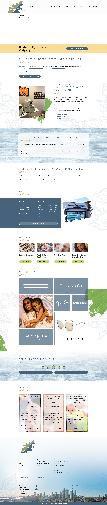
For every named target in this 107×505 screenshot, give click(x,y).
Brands (67, 6)
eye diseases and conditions (36, 68)
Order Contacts (79, 6)
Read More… (25, 425)
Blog (20, 461)
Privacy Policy (22, 467)
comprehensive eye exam (61, 146)
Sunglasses (74, 459)
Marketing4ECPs (50, 503)
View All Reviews (71, 372)
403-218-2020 (24, 17)
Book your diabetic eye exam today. (55, 179)
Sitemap (21, 463)
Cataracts (59, 120)
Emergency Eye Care (59, 469)
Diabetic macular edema (63, 116)
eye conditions (69, 176)
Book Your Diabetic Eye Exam (30, 76)
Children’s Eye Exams (41, 459)
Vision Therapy (57, 470)
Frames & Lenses (76, 457)
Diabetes (21, 66)
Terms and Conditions (23, 469)
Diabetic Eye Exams (41, 461)
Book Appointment (93, 6)
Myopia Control (57, 459)
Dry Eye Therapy (58, 457)
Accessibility (21, 465)
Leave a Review (36, 372)
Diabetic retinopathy (62, 114)
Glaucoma (59, 118)
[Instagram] (76, 488)
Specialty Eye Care (55, 6)
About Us (32, 6)
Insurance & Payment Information (26, 459)
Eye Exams (43, 6)
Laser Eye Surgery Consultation (61, 461)
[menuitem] (33, 6)
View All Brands (36, 286)
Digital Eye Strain (58, 463)
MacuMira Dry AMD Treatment (61, 472)
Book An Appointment (38, 223)
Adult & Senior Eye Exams (42, 457)
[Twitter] (74, 488)
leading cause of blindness (58, 68)
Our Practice (22, 457)
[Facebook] (72, 488)
